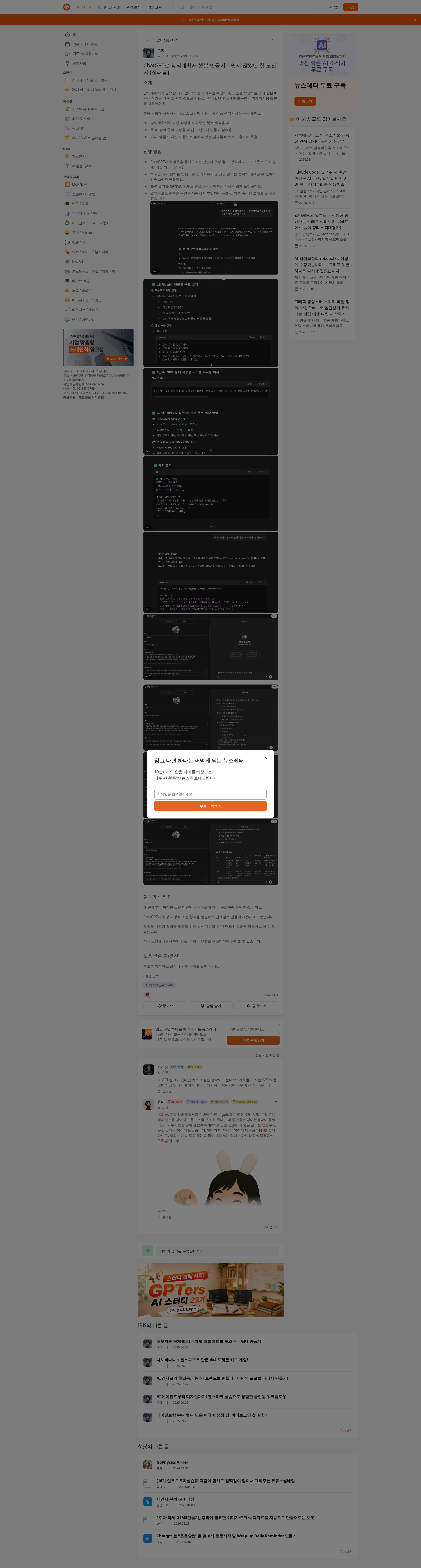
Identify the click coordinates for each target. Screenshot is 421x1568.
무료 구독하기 (210, 806)
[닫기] (265, 757)
